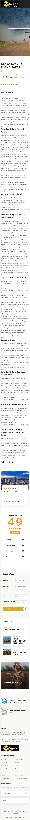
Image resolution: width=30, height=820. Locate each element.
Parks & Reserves (5, 772)
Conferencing (18, 772)
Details (14, 501)
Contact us (4, 762)
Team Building (19, 769)
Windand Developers (19, 817)
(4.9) (14, 489)
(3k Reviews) (14, 85)
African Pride (11, 682)
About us (3, 759)
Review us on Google (21, 778)
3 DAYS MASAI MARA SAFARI (14, 630)
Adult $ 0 (6, 596)
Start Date (6, 580)
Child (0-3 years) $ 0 (9, 602)
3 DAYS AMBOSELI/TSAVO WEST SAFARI (20, 641)
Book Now (9, 609)
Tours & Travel (5, 775)
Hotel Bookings (5, 778)
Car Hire (17, 766)
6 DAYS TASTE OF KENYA (19, 653)
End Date (6, 587)
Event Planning (19, 775)
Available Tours (5, 769)
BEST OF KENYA (10, 492)
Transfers (17, 762)
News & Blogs (4, 766)
